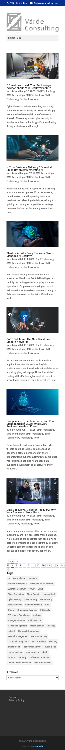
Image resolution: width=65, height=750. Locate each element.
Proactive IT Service (32, 647)
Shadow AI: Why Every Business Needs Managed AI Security (30, 255)
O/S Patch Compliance (18, 641)
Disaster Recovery (33, 605)
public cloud (50, 647)
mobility (51, 626)
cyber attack (49, 594)
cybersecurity (30, 599)
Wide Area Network (43, 663)
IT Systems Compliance (19, 615)
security (22, 657)
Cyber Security (14, 599)
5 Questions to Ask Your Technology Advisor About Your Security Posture (28, 87)
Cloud (40, 589)
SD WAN (12, 657)
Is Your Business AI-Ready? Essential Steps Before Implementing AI (29, 169)
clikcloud (15, 91)
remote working (32, 652)
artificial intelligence (17, 584)
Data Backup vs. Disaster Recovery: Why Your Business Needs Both (31, 511)
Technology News (30, 99)
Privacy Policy (16, 700)
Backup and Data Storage (41, 584)
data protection (15, 605)
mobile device (34, 620)
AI (9, 578)
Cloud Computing (16, 594)
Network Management (18, 636)
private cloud (14, 647)
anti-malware (19, 578)
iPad (47, 605)
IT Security (45, 610)
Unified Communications (19, 663)
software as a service (39, 657)
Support (13, 697)
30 (48, 565)
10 (37, 565)
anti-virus (32, 578)
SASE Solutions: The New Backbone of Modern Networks (30, 340)
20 (43, 565)
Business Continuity (17, 589)
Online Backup (39, 641)
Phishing (53, 641)
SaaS (45, 652)
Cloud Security (33, 594)
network (11, 631)
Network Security (39, 636)
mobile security (37, 626)
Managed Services (16, 620)
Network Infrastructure (28, 631)
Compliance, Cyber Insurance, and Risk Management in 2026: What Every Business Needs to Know (30, 424)
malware (37, 615)
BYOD (32, 589)
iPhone (11, 610)
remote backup (15, 652)
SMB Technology (46, 91)
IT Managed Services (27, 610)
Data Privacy (46, 599)
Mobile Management (17, 626)
